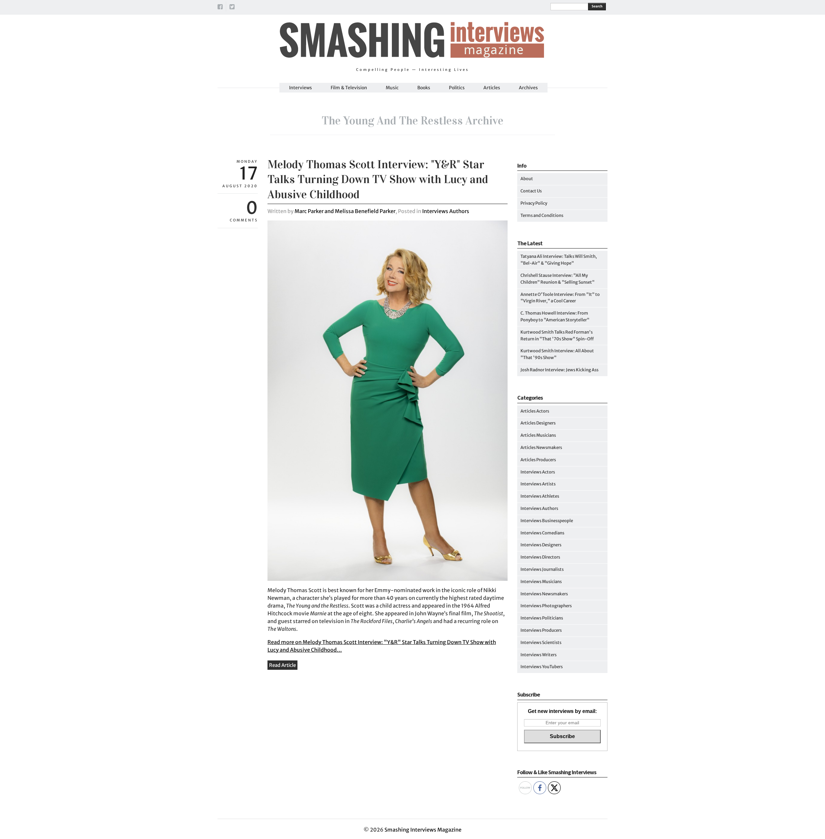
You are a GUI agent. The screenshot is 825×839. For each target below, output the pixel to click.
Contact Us (531, 191)
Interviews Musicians (541, 581)
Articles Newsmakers (541, 447)
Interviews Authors (445, 211)
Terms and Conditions (541, 215)
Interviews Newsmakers (544, 594)
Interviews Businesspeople (546, 520)
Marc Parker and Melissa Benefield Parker (345, 211)
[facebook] (220, 8)
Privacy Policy (533, 203)
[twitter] (232, 8)
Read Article (282, 665)
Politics (457, 87)
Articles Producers (538, 460)
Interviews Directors (540, 557)
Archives (528, 87)
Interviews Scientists (540, 642)
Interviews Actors (537, 472)
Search (597, 6)
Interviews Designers (540, 545)
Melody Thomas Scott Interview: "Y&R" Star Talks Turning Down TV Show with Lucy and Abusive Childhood (377, 179)
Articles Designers (538, 423)
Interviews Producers (541, 630)
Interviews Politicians (541, 618)
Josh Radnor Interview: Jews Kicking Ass (559, 370)
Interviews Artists (538, 484)
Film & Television (349, 87)
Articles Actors (534, 411)
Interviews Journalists (542, 569)
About (526, 178)
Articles (491, 87)
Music (392, 87)
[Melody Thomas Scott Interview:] (387, 579)
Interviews (300, 87)
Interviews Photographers (546, 606)
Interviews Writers (538, 655)
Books (423, 87)
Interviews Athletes (539, 496)
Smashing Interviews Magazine (422, 829)
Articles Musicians (538, 435)
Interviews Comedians (542, 533)
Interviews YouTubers (541, 666)
